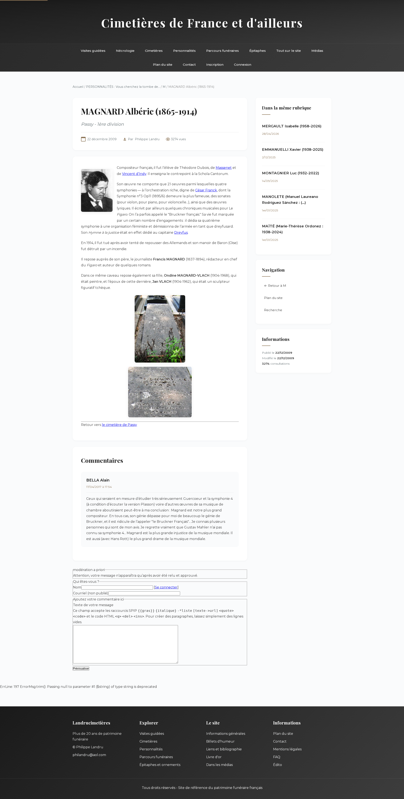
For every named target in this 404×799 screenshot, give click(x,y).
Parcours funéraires (222, 51)
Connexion (242, 65)
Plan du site (162, 65)
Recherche (273, 310)
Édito (277, 765)
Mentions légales (287, 749)
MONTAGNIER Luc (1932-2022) (290, 173)
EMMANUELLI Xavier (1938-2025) (292, 149)
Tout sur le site (288, 51)
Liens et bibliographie (224, 749)
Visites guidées (93, 51)
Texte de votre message (93, 605)
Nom (77, 587)
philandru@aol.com (89, 755)
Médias (317, 51)
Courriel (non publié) (90, 593)
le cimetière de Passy (119, 425)
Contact (189, 65)
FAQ (276, 757)
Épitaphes (257, 51)
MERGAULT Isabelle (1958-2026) (292, 126)
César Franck (206, 190)
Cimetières (154, 51)
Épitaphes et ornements (160, 765)
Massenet (224, 168)
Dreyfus (181, 233)
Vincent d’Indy (134, 174)
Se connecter (166, 587)
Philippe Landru (147, 139)
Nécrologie (125, 51)
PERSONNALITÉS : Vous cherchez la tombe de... (123, 87)
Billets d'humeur (220, 741)
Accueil (78, 87)
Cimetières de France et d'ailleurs (202, 23)
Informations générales (225, 734)
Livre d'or (214, 757)
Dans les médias (219, 765)
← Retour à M (275, 286)
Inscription (214, 65)
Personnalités (184, 51)
